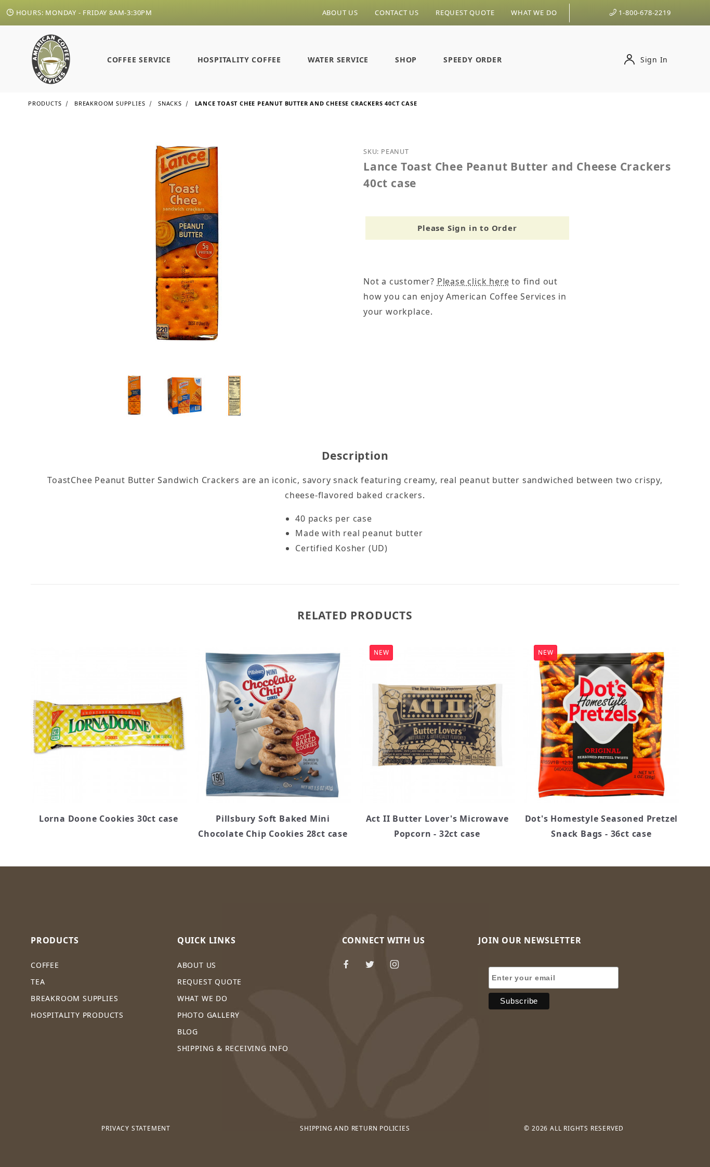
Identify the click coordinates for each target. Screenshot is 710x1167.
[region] (189, 396)
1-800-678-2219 (644, 12)
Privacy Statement (135, 1128)
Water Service (338, 59)
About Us (340, 12)
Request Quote (465, 12)
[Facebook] (350, 968)
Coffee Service (139, 59)
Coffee (45, 965)
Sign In (653, 59)
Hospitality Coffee (239, 59)
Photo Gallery (208, 1015)
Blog (187, 1031)
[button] (134, 396)
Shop (406, 59)
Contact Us (397, 12)
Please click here (473, 281)
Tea (38, 982)
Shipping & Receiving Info (232, 1048)
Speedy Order (472, 59)
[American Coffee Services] (51, 58)
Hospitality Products (77, 1015)
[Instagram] (399, 968)
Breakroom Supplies (74, 998)
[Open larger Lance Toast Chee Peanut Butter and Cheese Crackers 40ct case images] (189, 253)
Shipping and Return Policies (355, 1128)
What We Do (534, 12)
